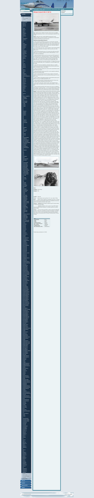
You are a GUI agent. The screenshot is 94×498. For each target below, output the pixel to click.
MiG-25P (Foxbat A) (25, 325)
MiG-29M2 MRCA (24, 370)
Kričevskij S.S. (24, 83)
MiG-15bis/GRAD (24, 200)
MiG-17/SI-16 (24, 226)
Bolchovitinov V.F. (24, 38)
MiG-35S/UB (24, 404)
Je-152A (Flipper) (24, 156)
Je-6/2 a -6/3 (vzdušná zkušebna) (25, 141)
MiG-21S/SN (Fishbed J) (25, 296)
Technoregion (24, 462)
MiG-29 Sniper (24, 354)
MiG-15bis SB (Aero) (25, 207)
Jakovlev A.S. (24, 67)
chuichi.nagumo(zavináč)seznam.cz (67, 13)
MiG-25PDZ (23, 330)
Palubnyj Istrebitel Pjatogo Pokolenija (26, 411)
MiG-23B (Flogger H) (25, 310)
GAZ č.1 (23, 49)
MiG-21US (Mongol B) (25, 305)
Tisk (63, 0)
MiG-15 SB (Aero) (24, 195)
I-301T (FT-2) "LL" (24, 121)
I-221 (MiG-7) (24, 112)
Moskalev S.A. (24, 434)
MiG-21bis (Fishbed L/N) (25, 276)
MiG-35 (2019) (24, 403)
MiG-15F (23, 212)
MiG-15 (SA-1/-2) (24, 191)
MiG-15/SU (23, 192)
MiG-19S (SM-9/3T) (24, 266)
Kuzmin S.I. (23, 88)
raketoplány (23, 473)
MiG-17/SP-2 (24, 230)
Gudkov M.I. (24, 58)
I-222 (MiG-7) (24, 113)
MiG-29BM (23, 360)
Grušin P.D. (23, 57)
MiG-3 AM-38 (24, 177)
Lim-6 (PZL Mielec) (24, 167)
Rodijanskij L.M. (24, 447)
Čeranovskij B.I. (24, 44)
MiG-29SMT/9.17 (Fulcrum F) (26, 380)
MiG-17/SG (23, 222)
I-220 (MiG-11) (24, 111)
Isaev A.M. (23, 63)
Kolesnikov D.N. (24, 74)
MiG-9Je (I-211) (24, 186)
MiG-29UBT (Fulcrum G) (25, 388)
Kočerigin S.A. (24, 73)
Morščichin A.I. (24, 433)
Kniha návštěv (25, 485)
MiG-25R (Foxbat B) (25, 334)
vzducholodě (24, 477)
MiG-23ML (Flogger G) (25, 315)
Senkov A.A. (24, 449)
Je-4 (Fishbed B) (24, 138)
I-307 (23, 126)
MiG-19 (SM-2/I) (24, 251)
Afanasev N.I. (24, 23)
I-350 (23, 132)
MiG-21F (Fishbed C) (25, 279)
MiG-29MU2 (24, 373)
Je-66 (23, 151)
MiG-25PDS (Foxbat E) (25, 329)
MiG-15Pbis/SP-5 (24, 215)
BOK (22, 37)
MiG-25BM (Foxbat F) (25, 324)
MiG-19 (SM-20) (24, 255)
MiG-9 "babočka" (24, 185)
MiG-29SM (23, 378)
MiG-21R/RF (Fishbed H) (25, 295)
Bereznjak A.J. (24, 33)
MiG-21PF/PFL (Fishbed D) (25, 291)
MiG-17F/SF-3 (24, 235)
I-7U (22, 108)
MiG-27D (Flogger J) (25, 349)
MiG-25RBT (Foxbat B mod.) (26, 343)
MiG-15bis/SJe (24, 205)
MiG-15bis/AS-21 (24, 197)
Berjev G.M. (24, 34)
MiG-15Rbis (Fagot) (25, 216)
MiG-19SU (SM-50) (24, 269)
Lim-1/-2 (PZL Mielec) (25, 162)
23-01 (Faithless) (24, 98)
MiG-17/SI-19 (24, 227)
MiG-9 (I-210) (24, 182)
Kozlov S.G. (23, 82)
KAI (22, 68)
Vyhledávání (23, 9)
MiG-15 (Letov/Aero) (25, 190)
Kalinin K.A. (23, 69)
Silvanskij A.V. (24, 452)
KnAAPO (23, 72)
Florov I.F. (23, 48)
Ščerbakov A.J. (24, 457)
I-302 (23, 123)
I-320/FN (23, 128)
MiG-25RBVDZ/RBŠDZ (25, 345)
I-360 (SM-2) (24, 133)
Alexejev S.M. (24, 24)
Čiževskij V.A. (24, 47)
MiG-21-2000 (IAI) (24, 275)
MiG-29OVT (23, 374)
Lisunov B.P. (24, 93)
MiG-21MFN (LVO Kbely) (25, 289)
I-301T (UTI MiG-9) (24, 122)
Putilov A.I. (23, 444)
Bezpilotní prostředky (25, 18)
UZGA (23, 467)
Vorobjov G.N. (24, 472)
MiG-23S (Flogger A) (25, 320)
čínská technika (24, 478)
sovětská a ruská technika (25, 16)
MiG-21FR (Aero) (24, 284)
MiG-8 (23, 181)
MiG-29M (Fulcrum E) (25, 368)
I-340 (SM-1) (24, 131)
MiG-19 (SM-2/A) (24, 246)
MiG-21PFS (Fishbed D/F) (25, 294)
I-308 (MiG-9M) (24, 127)
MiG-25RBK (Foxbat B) (25, 338)
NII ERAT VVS (23, 439)
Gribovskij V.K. (24, 52)
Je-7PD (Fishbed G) (24, 146)
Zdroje (23, 487)
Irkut (23, 62)
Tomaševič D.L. (24, 463)
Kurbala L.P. (24, 87)
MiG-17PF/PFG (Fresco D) (25, 240)
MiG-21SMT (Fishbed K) (25, 299)
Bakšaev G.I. (24, 29)
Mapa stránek (67, 0)
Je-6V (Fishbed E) (24, 143)
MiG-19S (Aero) (24, 264)
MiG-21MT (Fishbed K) (25, 290)
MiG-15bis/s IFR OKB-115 (25, 201)
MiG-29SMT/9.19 (24, 384)
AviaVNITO (23, 28)
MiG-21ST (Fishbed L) (25, 300)
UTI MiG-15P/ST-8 (24, 428)
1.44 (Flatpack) (24, 97)
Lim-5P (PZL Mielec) (25, 166)
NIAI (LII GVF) (24, 437)
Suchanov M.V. (24, 454)
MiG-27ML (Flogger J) (25, 353)
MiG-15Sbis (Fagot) (25, 217)
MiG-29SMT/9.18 (24, 383)
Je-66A (23, 152)
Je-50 (23, 148)
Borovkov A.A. (24, 39)
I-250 (23, 118)
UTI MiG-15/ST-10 (24, 422)
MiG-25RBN (23, 339)
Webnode (71, 494)
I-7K (22, 107)
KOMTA (23, 77)
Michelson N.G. (24, 429)
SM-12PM (23, 414)
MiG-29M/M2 (24, 369)
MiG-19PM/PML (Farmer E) (25, 261)
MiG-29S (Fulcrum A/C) (25, 375)
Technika (23, 14)
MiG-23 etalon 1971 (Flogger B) (26, 309)
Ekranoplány (24, 19)
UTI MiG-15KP (24, 424)
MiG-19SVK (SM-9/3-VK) (25, 271)
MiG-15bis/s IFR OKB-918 (25, 202)
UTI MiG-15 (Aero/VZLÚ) (25, 418)
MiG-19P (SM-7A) (24, 260)
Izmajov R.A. (24, 64)
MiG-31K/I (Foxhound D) (25, 399)
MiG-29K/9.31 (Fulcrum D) (25, 363)
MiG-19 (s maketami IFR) (25, 245)
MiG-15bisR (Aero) (24, 210)
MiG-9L (23, 187)
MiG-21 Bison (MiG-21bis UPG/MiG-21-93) (25, 273)
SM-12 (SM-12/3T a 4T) (25, 413)
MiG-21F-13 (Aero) (24, 281)
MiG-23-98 (23, 306)
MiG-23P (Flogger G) (25, 319)
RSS (71, 0)
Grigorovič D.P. (24, 53)
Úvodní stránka (59, 0)
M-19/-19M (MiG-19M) (25, 172)
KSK (22, 161)
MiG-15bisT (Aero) (24, 211)
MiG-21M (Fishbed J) (25, 286)
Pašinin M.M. (24, 442)
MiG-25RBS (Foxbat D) (25, 340)
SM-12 (23, 412)
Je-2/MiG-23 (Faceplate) (25, 137)
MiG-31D (23, 398)
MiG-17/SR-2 (24, 231)
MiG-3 (23, 176)
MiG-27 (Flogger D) (25, 348)
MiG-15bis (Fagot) (24, 196)
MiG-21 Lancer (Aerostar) (25, 274)
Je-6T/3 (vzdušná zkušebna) (26, 142)
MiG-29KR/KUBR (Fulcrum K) (26, 365)
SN (22, 417)
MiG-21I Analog (24, 285)
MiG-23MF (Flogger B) (25, 314)
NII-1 (23, 438)
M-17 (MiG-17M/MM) (25, 171)
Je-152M (23, 157)
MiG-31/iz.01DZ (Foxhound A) (26, 393)
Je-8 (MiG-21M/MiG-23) (25, 147)
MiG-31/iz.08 (24, 394)
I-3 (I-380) (23, 103)
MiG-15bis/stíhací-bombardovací (24, 206)
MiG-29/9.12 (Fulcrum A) (25, 355)
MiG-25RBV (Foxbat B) (25, 344)
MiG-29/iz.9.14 (24, 358)
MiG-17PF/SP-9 (24, 241)
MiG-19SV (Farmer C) (25, 270)
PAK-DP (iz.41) (24, 409)
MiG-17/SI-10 (24, 225)
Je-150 (23, 153)
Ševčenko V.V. (24, 458)
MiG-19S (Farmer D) (25, 265)
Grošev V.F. (23, 54)
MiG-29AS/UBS (24, 359)
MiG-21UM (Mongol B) (25, 304)
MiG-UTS (23, 408)
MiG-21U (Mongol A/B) (25, 301)
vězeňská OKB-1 (24, 468)
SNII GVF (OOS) (24, 453)
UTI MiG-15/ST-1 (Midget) (25, 419)
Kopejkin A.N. (24, 78)
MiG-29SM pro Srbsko (25, 379)
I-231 (23, 117)
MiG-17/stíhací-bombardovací (24, 224)
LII (22, 92)
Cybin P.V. (23, 43)
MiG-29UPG (23, 389)
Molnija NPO (24, 432)
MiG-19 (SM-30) (24, 256)
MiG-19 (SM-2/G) (24, 250)
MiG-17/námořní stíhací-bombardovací (25, 221)
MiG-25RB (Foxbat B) (25, 335)
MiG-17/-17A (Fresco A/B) (25, 220)
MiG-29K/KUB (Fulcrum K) (25, 364)
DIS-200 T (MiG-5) (24, 102)
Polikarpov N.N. (24, 443)
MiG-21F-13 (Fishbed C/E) (25, 280)
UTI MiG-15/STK (24, 423)
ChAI (23, 59)
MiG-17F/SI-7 (24, 236)
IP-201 (23, 136)
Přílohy (23, 480)
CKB (22, 42)
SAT (22, 448)
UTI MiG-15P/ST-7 (24, 427)
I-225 (23, 116)
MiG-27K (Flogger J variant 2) (26, 350)
